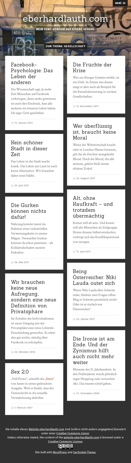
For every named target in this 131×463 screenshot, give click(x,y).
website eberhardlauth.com (81, 437)
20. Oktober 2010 (24, 352)
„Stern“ (49, 379)
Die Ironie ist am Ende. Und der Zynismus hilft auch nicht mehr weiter (94, 350)
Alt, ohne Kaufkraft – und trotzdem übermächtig (93, 207)
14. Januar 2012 (23, 122)
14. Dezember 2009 (87, 393)
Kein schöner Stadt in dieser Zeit (29, 148)
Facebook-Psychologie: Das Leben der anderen (32, 73)
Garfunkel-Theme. (84, 452)
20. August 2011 (85, 178)
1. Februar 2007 (23, 407)
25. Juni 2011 (21, 185)
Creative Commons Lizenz (72, 433)
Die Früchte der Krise (92, 67)
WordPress (60, 452)
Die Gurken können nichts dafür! (28, 211)
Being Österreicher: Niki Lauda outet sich (94, 277)
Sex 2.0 (20, 372)
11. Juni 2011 (83, 251)
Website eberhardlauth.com (46, 429)
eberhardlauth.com (65, 18)
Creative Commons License (65, 441)
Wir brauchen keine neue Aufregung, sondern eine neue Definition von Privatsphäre (33, 297)
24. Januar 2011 (85, 319)
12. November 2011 (87, 106)
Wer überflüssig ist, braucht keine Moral (94, 132)
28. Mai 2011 (21, 262)
